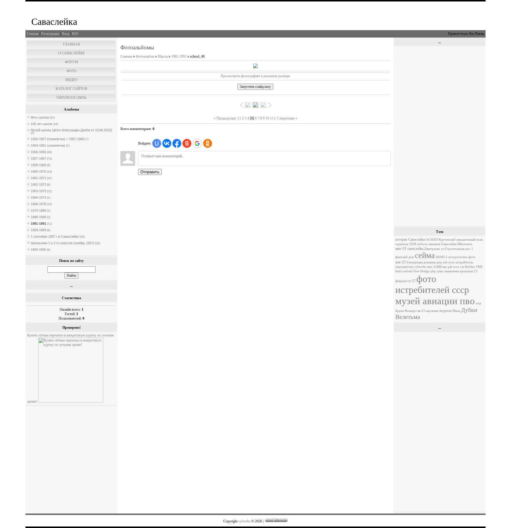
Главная (33, 34)
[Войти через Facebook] (176, 143)
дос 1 (469, 248)
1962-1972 (38, 184)
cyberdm (420, 266)
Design (425, 271)
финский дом (404, 257)
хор (478, 303)
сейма (425, 255)
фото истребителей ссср (432, 284)
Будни (399, 310)
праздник (466, 271)
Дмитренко (432, 248)
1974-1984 (38, 210)
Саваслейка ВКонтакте (456, 244)
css (462, 266)
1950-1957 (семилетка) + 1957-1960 (57, 139)
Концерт (411, 310)
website (407, 271)
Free (416, 271)
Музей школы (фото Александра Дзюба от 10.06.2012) (71, 130)
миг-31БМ (434, 266)
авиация (434, 244)
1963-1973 (38, 191)
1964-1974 (38, 197)
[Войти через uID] (156, 143)
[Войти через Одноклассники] (207, 143)
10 (267, 118)
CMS (479, 266)
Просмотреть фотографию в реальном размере (255, 76)
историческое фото (462, 257)
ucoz (456, 266)
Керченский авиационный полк (461, 239)
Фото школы (40, 117)
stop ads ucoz (445, 262)
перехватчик (404, 266)
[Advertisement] (439, 136)
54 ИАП (432, 239)
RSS (75, 34)
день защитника (448, 271)
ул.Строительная (453, 248)
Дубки (469, 310)
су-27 (411, 281)
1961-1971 (38, 178)
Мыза (456, 310)
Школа (163, 56)
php (433, 271)
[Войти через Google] (197, 143)
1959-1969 (38, 230)
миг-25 (400, 262)
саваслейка (415, 249)
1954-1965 (38, 249)
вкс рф (447, 266)
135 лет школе (41, 124)
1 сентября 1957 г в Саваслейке (55, 236)
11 (272, 118)
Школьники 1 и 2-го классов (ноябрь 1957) (62, 243)
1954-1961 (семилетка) (48, 145)
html (398, 271)
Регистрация (50, 34)
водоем (445, 310)
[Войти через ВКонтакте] (166, 143)
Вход (65, 34)
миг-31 (401, 248)
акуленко (432, 310)
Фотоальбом (145, 56)
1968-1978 (38, 204)
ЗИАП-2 (441, 257)
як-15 (421, 310)
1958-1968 (38, 165)
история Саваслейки (410, 239)
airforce (422, 244)
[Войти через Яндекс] (186, 143)
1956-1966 (38, 152)
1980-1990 (38, 217)
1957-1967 (38, 158)
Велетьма (407, 316)
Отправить (149, 172)
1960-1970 (38, 171)
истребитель (464, 262)
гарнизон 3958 (405, 244)
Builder (470, 266)
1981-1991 (38, 223)
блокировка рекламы (421, 262)
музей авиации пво (435, 300)
